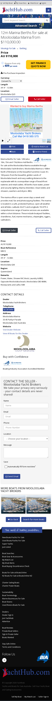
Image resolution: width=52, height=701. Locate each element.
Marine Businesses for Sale (13, 598)
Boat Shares (7, 602)
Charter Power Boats (10, 586)
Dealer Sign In (7, 615)
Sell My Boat (7, 3)
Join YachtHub (7, 618)
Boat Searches (8, 553)
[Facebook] (4, 660)
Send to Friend (41, 151)
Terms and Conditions (11, 647)
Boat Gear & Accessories (12, 556)
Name (6, 400)
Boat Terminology (9, 595)
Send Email (13, 476)
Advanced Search (26, 25)
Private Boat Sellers (10, 631)
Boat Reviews (7, 628)
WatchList (34, 3)
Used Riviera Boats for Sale (13, 605)
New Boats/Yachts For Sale (13, 537)
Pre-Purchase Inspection (14, 73)
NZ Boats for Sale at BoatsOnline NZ (17, 576)
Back (13, 151)
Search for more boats (33, 519)
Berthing (22, 48)
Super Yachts (7, 544)
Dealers (5, 612)
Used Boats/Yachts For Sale (13, 540)
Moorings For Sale (8, 48)
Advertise (6, 621)
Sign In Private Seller (10, 634)
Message (8, 445)
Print (13, 146)
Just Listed (6, 547)
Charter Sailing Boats (10, 582)
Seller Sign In (43, 696)
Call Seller (40, 99)
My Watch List (7, 560)
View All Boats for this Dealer (15, 333)
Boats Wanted (8, 637)
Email (6, 411)
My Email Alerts (8, 563)
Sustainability (7, 592)
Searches (21, 3)
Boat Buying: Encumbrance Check (15, 566)
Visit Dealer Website (12, 329)
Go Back (14, 519)
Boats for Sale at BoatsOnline (14, 572)
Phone (6, 423)
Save (6, 461)
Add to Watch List (40, 146)
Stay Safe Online (8, 644)
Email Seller (13, 99)
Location (7, 434)
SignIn (40, 3)
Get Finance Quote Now (38, 64)
